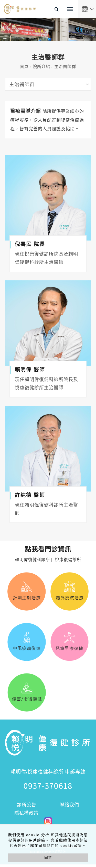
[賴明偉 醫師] (48, 323)
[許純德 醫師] (48, 449)
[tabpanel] (48, 29)
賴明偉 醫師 (30, 369)
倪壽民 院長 (30, 244)
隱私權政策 (26, 813)
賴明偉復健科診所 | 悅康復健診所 (48, 554)
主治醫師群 (65, 66)
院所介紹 (41, 66)
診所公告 (26, 804)
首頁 (24, 66)
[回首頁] (20, 9)
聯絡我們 (69, 804)
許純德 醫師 (30, 495)
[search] (57, 10)
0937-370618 (48, 785)
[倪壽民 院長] (48, 198)
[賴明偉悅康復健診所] (48, 820)
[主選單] (70, 9)
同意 (48, 857)
